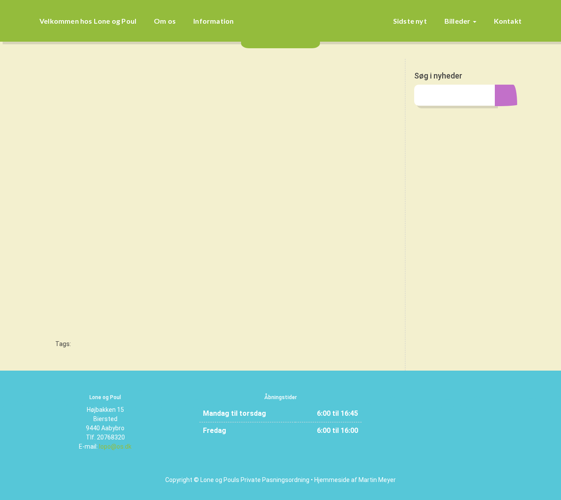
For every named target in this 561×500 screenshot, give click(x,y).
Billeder (458, 21)
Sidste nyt (410, 21)
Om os (165, 21)
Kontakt (508, 21)
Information (213, 21)
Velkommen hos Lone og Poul (87, 21)
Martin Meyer (377, 479)
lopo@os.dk (115, 446)
